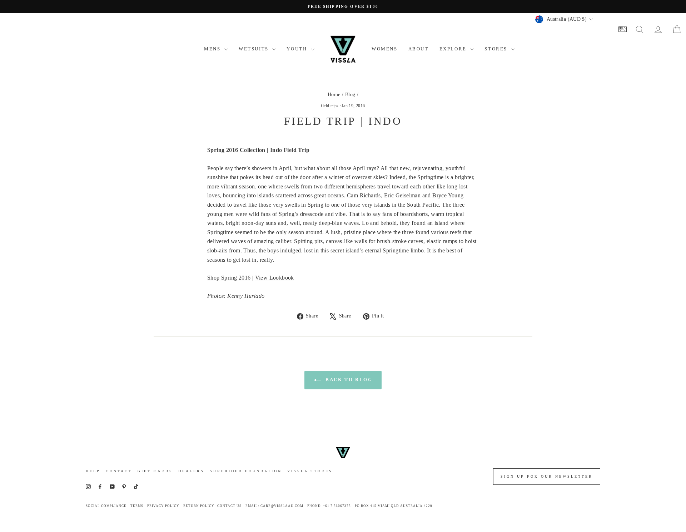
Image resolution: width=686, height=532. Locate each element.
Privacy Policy (163, 506)
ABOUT (418, 48)
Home (334, 94)
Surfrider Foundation (246, 471)
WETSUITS (254, 48)
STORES (496, 48)
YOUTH (298, 48)
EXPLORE (454, 48)
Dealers (191, 471)
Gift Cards (155, 471)
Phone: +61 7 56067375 (329, 506)
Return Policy (198, 506)
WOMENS (385, 48)
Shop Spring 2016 (228, 278)
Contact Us (229, 506)
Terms (136, 506)
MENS (213, 48)
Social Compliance (106, 506)
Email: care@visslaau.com (274, 506)
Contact (119, 471)
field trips (329, 105)
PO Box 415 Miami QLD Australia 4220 (393, 506)
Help (93, 471)
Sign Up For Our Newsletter (547, 476)
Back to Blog (348, 379)
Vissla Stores (310, 471)
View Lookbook (274, 278)
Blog (350, 94)
